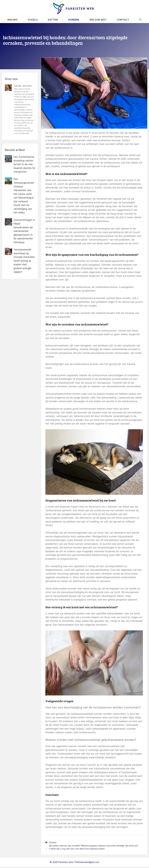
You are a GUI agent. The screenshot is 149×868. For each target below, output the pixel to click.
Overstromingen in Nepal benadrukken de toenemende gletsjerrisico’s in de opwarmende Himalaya (24, 231)
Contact (123, 19)
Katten (53, 19)
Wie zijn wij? (98, 19)
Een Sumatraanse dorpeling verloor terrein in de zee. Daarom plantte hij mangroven (24, 164)
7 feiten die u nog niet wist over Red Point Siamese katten (77, 848)
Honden (73, 19)
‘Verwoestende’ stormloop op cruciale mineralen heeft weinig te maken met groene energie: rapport (24, 260)
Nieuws (12, 19)
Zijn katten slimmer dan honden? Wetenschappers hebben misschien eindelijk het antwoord (93, 845)
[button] (140, 19)
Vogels (33, 19)
